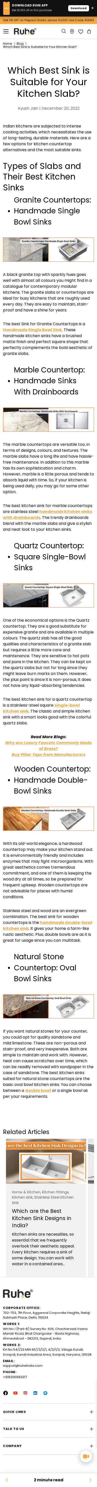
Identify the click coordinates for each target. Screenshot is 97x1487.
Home (7, 43)
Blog (20, 43)
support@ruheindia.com (23, 1365)
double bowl (38, 1090)
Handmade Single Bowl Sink (32, 330)
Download (79, 8)
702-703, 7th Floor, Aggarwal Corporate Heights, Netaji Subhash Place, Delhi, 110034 (46, 1315)
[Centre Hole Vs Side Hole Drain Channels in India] (90, 1480)
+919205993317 (15, 1377)
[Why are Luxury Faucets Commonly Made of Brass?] (7, 1480)
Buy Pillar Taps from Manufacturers (49, 754)
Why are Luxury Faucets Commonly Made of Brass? (48, 746)
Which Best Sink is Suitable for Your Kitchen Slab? (40, 46)
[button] (89, 31)
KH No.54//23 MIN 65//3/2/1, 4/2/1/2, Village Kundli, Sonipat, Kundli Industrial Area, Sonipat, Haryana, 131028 (47, 1352)
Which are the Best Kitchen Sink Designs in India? (41, 1218)
